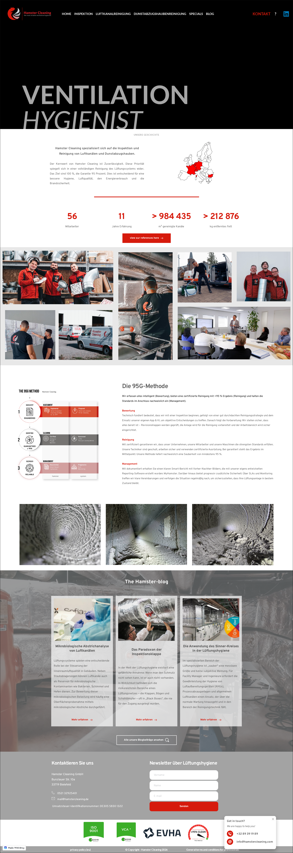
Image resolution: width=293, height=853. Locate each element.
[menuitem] (66, 13)
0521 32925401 (67, 793)
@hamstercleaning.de (75, 799)
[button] (273, 819)
